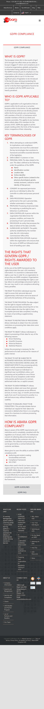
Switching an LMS (35, 530)
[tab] (22, 47)
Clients (6, 601)
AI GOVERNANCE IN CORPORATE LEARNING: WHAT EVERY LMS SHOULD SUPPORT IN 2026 (22, 544)
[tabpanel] (22, 267)
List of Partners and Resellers (8, 616)
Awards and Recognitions (8, 590)
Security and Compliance (8, 596)
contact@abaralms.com (22, 3)
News (33, 558)
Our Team (7, 622)
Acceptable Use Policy (25, 640)
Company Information (8, 584)
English (26, 12)
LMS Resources (35, 553)
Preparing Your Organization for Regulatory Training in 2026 (22, 563)
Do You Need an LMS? (36, 536)
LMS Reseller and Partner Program (8, 608)
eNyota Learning (26, 638)
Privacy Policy (14, 640)
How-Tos (34, 548)
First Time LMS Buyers (35, 524)
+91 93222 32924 (21, 594)
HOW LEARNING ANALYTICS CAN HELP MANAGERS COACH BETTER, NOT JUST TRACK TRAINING (22, 522)
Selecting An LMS (35, 542)
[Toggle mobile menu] (40, 20)
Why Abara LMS (35, 518)
